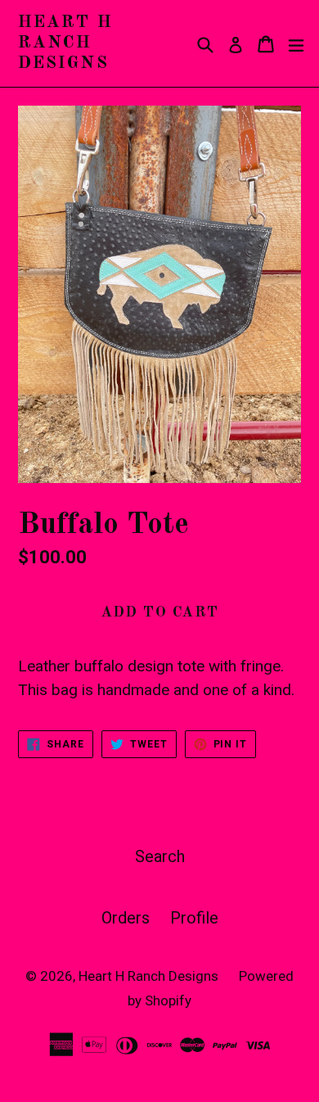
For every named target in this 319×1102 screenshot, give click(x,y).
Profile (194, 918)
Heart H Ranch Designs (65, 43)
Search (160, 856)
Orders (125, 918)
